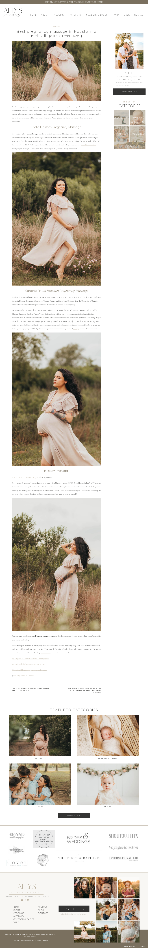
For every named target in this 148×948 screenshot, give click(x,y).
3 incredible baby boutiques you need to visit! (29, 664)
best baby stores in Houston (24, 675)
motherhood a (45, 653)
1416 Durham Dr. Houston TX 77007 (25, 477)
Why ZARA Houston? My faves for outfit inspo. (29, 670)
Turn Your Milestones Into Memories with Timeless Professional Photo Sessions (84, 690)
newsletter (60, 2)
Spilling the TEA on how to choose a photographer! (30, 659)
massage (76, 329)
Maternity (56, 26)
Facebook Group (83, 2)
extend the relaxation (88, 145)
